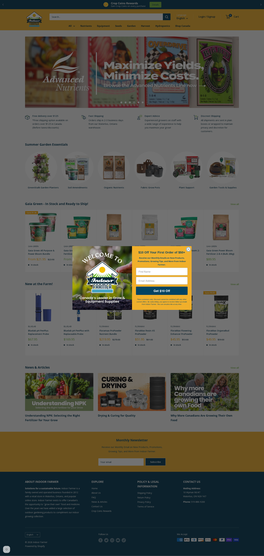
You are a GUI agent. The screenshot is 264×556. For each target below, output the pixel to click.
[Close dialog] (188, 249)
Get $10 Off (162, 290)
